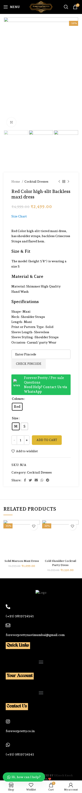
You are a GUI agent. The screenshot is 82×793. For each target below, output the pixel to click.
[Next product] (68, 181)
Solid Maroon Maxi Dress (22, 561)
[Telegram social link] (48, 480)
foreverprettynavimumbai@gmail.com (35, 635)
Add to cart (46, 440)
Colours (18, 399)
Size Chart (19, 216)
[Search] (66, 6)
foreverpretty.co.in (20, 731)
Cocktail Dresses (36, 181)
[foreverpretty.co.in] (8, 721)
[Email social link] (36, 480)
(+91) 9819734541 (20, 616)
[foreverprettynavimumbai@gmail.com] (8, 625)
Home (16, 181)
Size (15, 418)
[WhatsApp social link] (42, 480)
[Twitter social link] (30, 480)
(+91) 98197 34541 (20, 754)
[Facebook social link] (25, 480)
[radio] (17, 406)
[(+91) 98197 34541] (8, 745)
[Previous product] (59, 181)
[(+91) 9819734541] (8, 606)
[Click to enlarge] (11, 122)
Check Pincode (28, 363)
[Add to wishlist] (34, 526)
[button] (41, 662)
